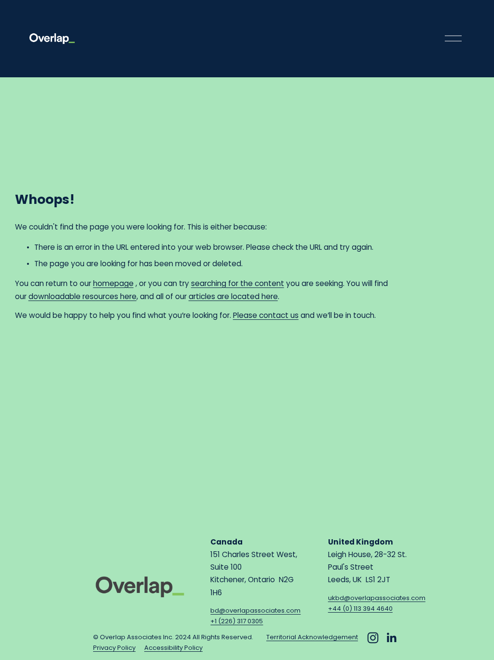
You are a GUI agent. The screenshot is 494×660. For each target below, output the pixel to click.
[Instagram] (373, 638)
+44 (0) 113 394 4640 (360, 608)
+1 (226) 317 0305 (236, 621)
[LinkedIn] (391, 638)
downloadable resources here (82, 296)
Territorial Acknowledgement (312, 637)
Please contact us (266, 315)
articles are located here (233, 296)
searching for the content (237, 283)
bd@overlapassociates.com (255, 610)
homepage (113, 283)
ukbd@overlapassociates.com (376, 598)
